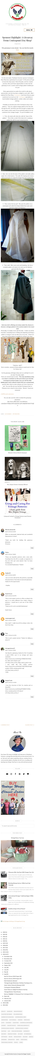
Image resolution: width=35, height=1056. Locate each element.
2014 (4, 954)
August (6, 965)
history (4, 1025)
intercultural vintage (22, 1028)
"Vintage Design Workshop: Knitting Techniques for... (18, 983)
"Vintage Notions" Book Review (12, 992)
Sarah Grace (8, 593)
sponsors (16, 414)
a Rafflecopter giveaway (7, 394)
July (5, 967)
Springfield (11, 1039)
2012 (4, 1005)
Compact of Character (8, 1017)
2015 (4, 952)
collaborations (18, 1014)
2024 (4, 932)
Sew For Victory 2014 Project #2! (13, 976)
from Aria (27, 1019)
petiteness (4, 1036)
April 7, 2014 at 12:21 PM (10, 635)
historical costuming (26, 1022)
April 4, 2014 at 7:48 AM (10, 554)
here (17, 50)
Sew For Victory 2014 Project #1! (13, 978)
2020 (4, 941)
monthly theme (12, 1033)
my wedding (27, 1033)
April (5, 974)
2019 (4, 943)
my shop (20, 1033)
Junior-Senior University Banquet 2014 (14, 985)
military (4, 1033)
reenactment (17, 1036)
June (5, 969)
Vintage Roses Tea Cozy (17, 838)
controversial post (20, 1017)
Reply (32, 548)
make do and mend (17, 1031)
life (9, 1031)
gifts (3, 1022)
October (6, 961)
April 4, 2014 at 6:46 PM (10, 575)
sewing (31, 1036)
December (7, 956)
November (7, 958)
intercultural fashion (8, 1028)
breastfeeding (18, 1011)
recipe (10, 1036)
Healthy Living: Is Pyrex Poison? (16, 908)
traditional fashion (7, 1042)
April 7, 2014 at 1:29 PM (10, 650)
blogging (9, 1011)
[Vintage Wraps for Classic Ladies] (13, 814)
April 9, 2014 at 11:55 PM (10, 682)
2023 (4, 934)
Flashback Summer (13, 1054)
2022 (4, 936)
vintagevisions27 (10, 648)
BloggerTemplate (27, 1054)
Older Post (29, 724)
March (5, 996)
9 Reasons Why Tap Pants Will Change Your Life (21, 872)
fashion (20, 1019)
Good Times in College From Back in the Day (15, 989)
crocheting (5, 1019)
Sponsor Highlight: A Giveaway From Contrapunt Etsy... (18, 994)
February (6, 998)
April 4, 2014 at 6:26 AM (10, 531)
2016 (4, 950)
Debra (7, 552)
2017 (4, 947)
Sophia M (7, 573)
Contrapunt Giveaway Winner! (12, 987)
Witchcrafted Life (10, 529)
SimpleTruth (8, 680)
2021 (4, 939)
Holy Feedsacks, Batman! (10, 981)
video (21, 1042)
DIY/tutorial (13, 1019)
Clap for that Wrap (7, 1014)
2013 (4, 1003)
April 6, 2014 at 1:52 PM (10, 620)
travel (16, 1042)
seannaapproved (10, 618)
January (6, 1000)
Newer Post (6, 724)
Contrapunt (17, 95)
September (7, 963)
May (5, 972)
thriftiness (24, 1039)
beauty (3, 1011)
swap (17, 1039)
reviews (25, 1036)
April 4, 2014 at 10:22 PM (10, 595)
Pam (6, 633)
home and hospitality (23, 1025)
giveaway (8, 414)
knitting (4, 1031)
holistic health (11, 1025)
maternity (26, 1031)
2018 (4, 945)
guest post (16, 1022)
